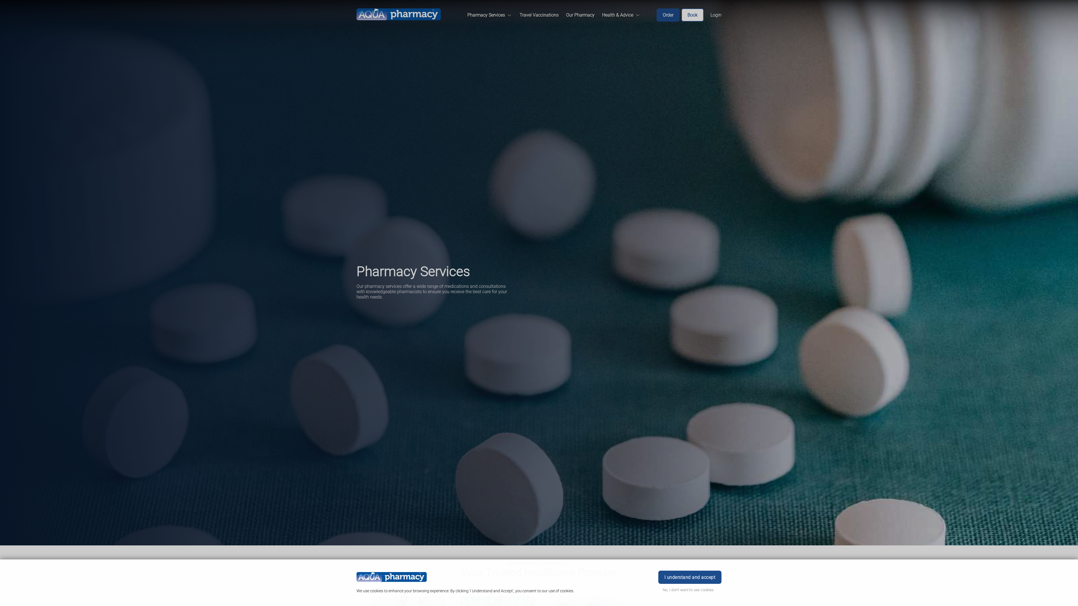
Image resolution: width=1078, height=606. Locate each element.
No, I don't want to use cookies (688, 590)
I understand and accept (689, 577)
